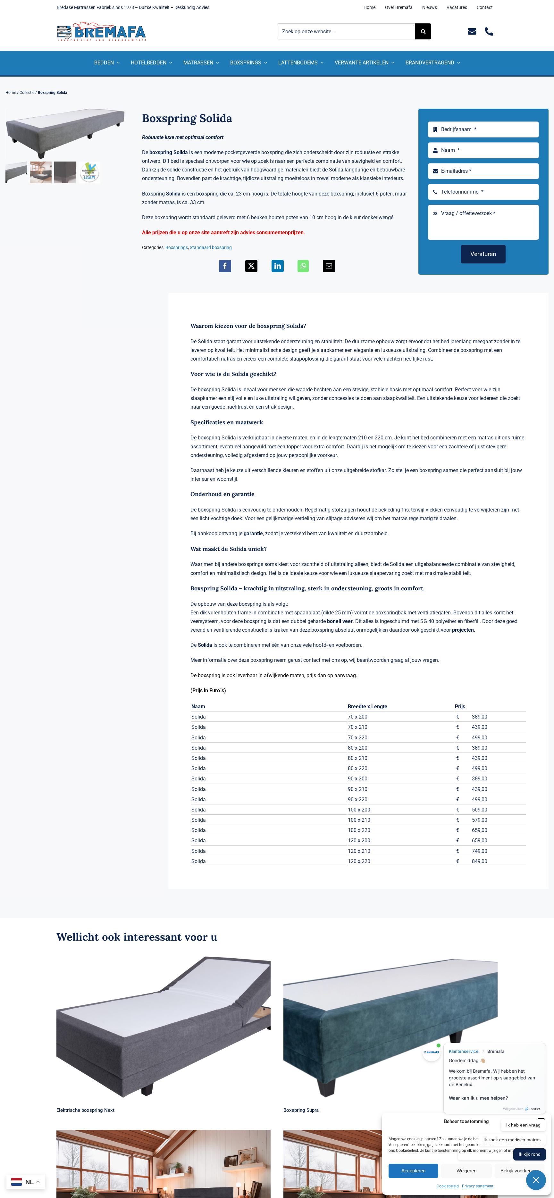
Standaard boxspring (211, 247)
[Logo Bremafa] (101, 24)
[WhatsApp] (303, 266)
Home (10, 92)
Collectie (27, 92)
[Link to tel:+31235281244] (489, 31)
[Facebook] (225, 266)
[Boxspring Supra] (390, 1027)
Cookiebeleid (448, 1186)
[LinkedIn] (277, 266)
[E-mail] (329, 266)
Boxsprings (176, 247)
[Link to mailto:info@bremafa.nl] (472, 31)
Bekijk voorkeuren (519, 1170)
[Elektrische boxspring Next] (163, 1027)
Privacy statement (477, 1186)
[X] (251, 266)
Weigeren (466, 1170)
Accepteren (413, 1170)
